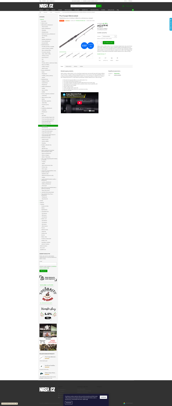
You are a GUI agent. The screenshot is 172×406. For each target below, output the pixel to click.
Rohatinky (44, 143)
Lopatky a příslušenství (46, 182)
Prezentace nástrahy (46, 52)
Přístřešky (44, 30)
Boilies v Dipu (44, 237)
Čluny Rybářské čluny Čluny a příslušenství (47, 194)
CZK (125, 1)
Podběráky (44, 110)
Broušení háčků (45, 43)
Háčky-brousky (45, 68)
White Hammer (45, 226)
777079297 (62, 391)
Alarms (43, 37)
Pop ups (43, 228)
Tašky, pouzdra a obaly (46, 97)
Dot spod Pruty (45, 127)
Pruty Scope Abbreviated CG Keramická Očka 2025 (47, 121)
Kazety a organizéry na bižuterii (47, 93)
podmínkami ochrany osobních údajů (47, 267)
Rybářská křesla (44, 79)
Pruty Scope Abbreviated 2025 (48, 119)
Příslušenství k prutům (45, 137)
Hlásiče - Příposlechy (46, 157)
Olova (43, 61)
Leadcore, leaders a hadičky (47, 48)
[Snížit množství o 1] (102, 43)
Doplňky (43, 92)
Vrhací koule (44, 185)
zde (87, 399)
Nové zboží (43, 21)
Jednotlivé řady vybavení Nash (47, 192)
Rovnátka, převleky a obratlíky (48, 46)
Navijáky (43, 146)
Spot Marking (44, 35)
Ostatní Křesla (45, 83)
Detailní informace (101, 54)
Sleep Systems (45, 26)
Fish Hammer (44, 217)
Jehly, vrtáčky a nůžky (46, 54)
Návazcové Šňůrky (45, 64)
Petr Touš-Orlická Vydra (65, 393)
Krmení (41, 200)
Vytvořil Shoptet (129, 403)
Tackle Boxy (44, 95)
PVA (42, 59)
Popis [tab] (62, 66)
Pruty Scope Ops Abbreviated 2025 (49, 129)
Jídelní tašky (44, 103)
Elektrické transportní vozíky (47, 175)
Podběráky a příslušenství (46, 108)
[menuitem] (41, 10)
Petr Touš (62, 397)
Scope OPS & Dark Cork (46, 133)
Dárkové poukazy (43, 246)
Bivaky (43, 72)
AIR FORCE (44, 115)
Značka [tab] (81, 66)
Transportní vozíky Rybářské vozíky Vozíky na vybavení (48, 171)
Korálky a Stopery (45, 66)
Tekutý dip (43, 231)
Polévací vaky (44, 167)
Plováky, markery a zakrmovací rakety (49, 63)
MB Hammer (44, 215)
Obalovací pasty (44, 229)
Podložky (44, 161)
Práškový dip (44, 233)
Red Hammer (44, 213)
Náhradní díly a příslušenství (47, 25)
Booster (43, 235)
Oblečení (42, 202)
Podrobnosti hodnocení (80, 20)
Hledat (98, 5)
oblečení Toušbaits (45, 244)
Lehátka (43, 88)
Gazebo (43, 77)
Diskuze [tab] (75, 66)
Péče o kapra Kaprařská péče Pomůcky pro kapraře (49, 159)
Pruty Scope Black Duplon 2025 (48, 117)
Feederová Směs (44, 206)
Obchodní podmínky (76, 1)
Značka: (90, 20)
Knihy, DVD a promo (46, 190)
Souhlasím (103, 397)
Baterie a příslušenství (46, 153)
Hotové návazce (45, 57)
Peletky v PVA (44, 240)
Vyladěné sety (43, 249)
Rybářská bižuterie (45, 45)
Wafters (43, 208)
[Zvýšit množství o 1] (102, 42)
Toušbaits (42, 204)
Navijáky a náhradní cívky (46, 145)
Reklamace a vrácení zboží (82, 392)
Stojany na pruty (45, 139)
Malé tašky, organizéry (46, 101)
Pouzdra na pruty (45, 104)
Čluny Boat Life (45, 199)
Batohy (43, 99)
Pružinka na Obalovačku (46, 238)
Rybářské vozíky (45, 173)
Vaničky (43, 163)
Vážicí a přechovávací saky (47, 165)
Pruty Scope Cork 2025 (46, 124)
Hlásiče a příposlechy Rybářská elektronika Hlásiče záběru (47, 151)
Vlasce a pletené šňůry (46, 50)
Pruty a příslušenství (46, 41)
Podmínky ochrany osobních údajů (90, 1)
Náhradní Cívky (45, 148)
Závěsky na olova (45, 55)
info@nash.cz (62, 389)
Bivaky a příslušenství (46, 28)
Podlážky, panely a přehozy (47, 75)
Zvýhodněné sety (45, 211)
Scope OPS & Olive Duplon (47, 131)
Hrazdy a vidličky (45, 141)
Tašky (43, 106)
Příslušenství (44, 74)
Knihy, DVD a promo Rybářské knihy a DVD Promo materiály (48, 188)
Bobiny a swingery (45, 155)
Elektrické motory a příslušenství (48, 34)
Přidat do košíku (109, 42)
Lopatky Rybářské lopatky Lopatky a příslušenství (48, 179)
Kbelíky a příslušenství (46, 184)
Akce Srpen (42, 247)
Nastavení (68, 402)
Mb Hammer (44, 224)
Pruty (42, 113)
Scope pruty (44, 125)
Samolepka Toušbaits (45, 242)
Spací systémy (45, 90)
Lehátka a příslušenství (46, 86)
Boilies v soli (43, 218)
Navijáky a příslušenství (46, 39)
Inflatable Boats (45, 32)
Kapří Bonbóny (44, 209)
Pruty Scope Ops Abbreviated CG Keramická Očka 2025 (48, 135)
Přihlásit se (43, 270)
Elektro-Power (44, 23)
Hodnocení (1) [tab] (68, 66)
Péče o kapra (44, 169)
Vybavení (42, 19)
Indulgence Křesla (45, 81)
